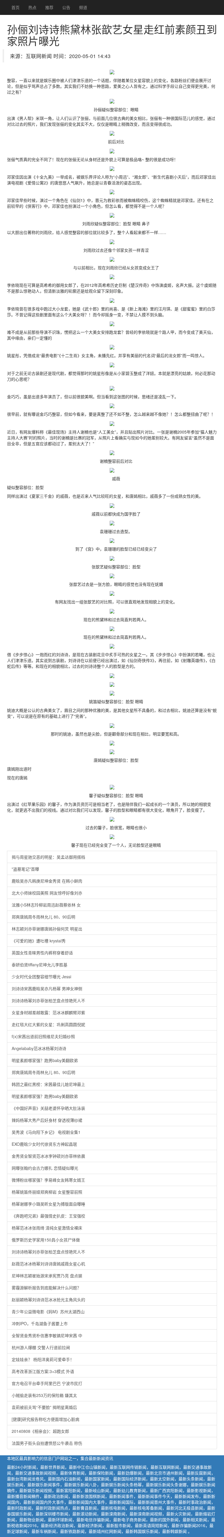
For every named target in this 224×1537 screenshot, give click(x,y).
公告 (66, 7)
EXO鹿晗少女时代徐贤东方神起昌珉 (44, 1144)
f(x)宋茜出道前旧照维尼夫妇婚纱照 (43, 1036)
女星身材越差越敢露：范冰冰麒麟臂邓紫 (48, 1012)
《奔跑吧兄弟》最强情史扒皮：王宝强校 (48, 1216)
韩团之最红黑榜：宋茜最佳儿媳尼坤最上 (48, 1084)
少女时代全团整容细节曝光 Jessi (41, 976)
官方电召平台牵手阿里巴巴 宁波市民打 (47, 1383)
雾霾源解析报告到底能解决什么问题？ (46, 1287)
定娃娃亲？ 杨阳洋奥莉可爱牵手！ (43, 1359)
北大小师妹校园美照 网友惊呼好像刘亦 (47, 893)
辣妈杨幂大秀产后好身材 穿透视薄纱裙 (47, 1120)
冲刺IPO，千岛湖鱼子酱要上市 (40, 1323)
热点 (32, 7)
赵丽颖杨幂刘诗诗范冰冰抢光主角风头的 (48, 1299)
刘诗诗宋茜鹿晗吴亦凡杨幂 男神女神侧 (47, 988)
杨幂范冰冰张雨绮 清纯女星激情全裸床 (47, 1228)
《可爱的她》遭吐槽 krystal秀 (39, 941)
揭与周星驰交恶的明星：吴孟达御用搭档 (48, 857)
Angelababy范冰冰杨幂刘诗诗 (39, 1048)
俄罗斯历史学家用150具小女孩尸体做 (46, 1240)
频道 (83, 7)
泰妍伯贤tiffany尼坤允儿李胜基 (39, 964)
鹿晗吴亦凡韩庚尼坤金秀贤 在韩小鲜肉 (47, 881)
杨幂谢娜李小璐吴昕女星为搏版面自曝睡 (48, 1204)
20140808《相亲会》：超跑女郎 (40, 1431)
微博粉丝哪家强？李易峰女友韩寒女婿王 (48, 1180)
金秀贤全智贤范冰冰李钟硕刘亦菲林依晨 (48, 1156)
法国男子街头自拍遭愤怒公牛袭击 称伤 (47, 1443)
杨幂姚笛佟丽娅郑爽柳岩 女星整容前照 (47, 1192)
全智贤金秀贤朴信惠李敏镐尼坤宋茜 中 (47, 1335)
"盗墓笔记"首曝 (25, 869)
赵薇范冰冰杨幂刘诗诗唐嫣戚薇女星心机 (48, 1264)
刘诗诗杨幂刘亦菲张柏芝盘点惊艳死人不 (48, 1000)
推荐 (49, 7)
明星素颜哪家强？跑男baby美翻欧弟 (45, 1060)
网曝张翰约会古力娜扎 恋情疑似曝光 (45, 1168)
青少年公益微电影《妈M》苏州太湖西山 (48, 1311)
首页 (15, 7)
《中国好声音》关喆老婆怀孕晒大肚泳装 (48, 1108)
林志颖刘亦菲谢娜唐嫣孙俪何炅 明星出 (47, 929)
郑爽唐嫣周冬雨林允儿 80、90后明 (43, 917)
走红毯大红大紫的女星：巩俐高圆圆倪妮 (48, 1024)
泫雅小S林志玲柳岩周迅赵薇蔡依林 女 (46, 905)
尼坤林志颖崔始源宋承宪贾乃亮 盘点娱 (47, 1275)
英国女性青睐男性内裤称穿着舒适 (42, 953)
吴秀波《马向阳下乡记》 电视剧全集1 (46, 1132)
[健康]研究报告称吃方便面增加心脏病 (45, 1419)
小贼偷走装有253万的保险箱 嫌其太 (44, 1395)
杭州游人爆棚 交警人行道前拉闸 (41, 1347)
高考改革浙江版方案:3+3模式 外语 (43, 1371)
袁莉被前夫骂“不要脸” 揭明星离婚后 (44, 1407)
